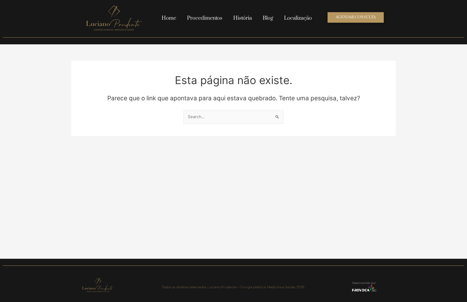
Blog (268, 18)
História (242, 18)
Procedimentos (204, 18)
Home (169, 18)
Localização (298, 18)
